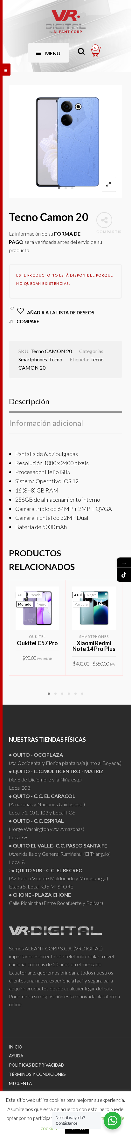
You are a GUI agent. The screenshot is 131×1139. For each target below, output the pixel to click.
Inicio (15, 1046)
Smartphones (32, 359)
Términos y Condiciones (37, 1074)
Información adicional (46, 423)
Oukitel (37, 636)
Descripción (29, 401)
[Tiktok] (124, 574)
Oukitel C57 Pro (37, 643)
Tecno (55, 359)
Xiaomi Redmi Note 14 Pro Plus (93, 646)
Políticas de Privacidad (36, 1065)
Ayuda (16, 1055)
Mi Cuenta (20, 1083)
